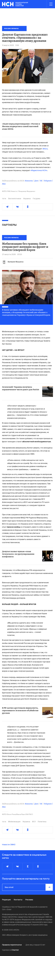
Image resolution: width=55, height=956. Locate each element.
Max (4, 184)
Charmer (15, 950)
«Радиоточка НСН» (38, 170)
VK (41, 181)
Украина (27, 198)
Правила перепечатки (12, 945)
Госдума (36, 198)
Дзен (36, 181)
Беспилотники (14, 198)
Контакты (18, 899)
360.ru (45, 149)
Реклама (29, 899)
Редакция (6, 899)
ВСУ (34, 821)
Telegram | (48, 181)
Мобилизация (14, 821)
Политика (42, 821)
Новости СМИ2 (8, 844)
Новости (29, 181)
